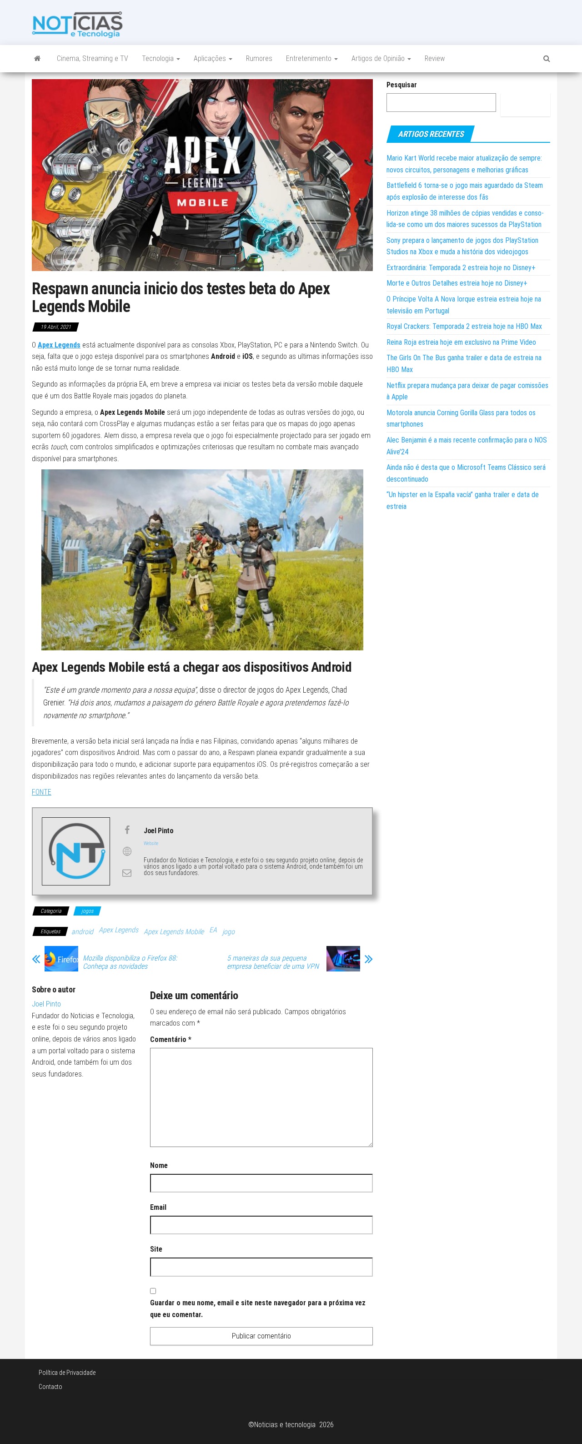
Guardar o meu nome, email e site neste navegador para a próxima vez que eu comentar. (258, 1308)
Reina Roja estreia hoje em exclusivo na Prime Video (461, 342)
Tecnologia (159, 58)
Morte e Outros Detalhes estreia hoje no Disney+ (456, 283)
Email (158, 1207)
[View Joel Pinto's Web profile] (127, 851)
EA (213, 930)
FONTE (41, 792)
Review (435, 58)
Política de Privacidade (67, 1372)
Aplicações (211, 58)
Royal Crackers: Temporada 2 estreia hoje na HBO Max (464, 326)
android (82, 931)
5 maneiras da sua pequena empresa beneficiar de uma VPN (273, 962)
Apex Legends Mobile (174, 931)
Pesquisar (401, 85)
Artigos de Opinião (378, 58)
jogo (228, 931)
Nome (159, 1165)
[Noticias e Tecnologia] (37, 58)
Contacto (50, 1386)
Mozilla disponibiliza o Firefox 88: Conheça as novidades (130, 962)
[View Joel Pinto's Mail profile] (127, 872)
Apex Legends (59, 345)
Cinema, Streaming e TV (92, 58)
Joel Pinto (46, 1004)
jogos (87, 911)
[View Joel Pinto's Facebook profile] (127, 830)
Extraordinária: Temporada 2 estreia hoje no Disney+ (461, 267)
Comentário (170, 1039)
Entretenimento (309, 58)
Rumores (259, 58)
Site (156, 1249)
